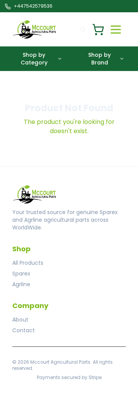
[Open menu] (116, 29)
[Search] (82, 29)
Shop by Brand (99, 58)
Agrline (21, 284)
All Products (27, 263)
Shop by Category (34, 58)
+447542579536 (33, 6)
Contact (23, 330)
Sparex (21, 273)
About (20, 319)
